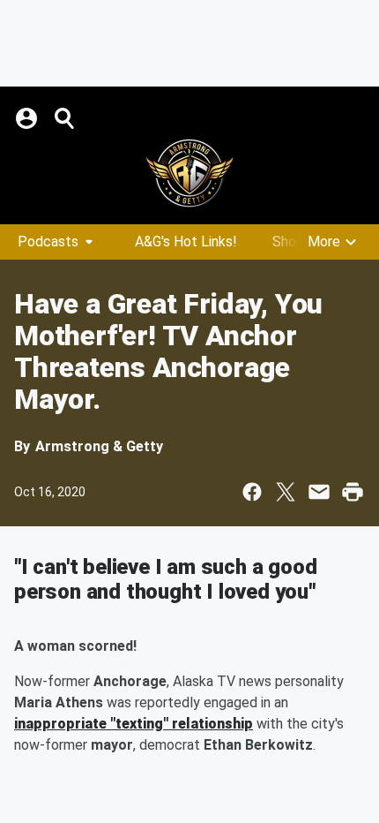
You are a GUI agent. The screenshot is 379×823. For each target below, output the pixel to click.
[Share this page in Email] (319, 491)
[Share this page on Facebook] (252, 491)
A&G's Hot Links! (186, 241)
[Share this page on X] (285, 491)
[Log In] (28, 118)
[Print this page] (352, 491)
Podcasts (48, 241)
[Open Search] (65, 118)
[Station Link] (189, 173)
